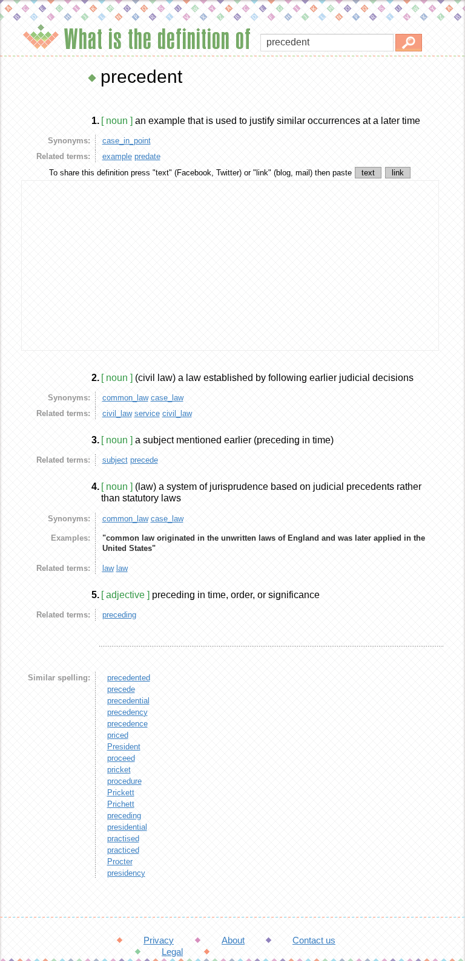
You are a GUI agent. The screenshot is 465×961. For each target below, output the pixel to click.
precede (144, 459)
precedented (128, 677)
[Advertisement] (230, 265)
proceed (121, 758)
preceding (119, 614)
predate (147, 156)
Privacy (158, 940)
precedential (128, 700)
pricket (119, 769)
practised (123, 838)
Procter (120, 861)
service (147, 413)
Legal (172, 951)
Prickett (120, 792)
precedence (127, 723)
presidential (127, 827)
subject (115, 459)
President (123, 746)
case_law (167, 397)
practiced (123, 850)
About (233, 940)
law (108, 568)
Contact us (313, 940)
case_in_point (126, 140)
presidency (126, 873)
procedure (124, 781)
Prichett (120, 804)
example (117, 156)
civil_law (117, 413)
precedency (127, 712)
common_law (125, 397)
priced (117, 735)
